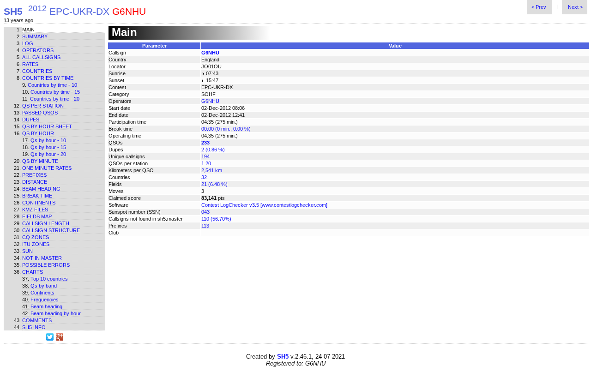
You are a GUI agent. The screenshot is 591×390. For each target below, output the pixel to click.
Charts (32, 272)
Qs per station (43, 105)
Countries (37, 71)
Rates (30, 64)
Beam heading (41, 189)
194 (205, 156)
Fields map (37, 216)
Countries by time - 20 (54, 99)
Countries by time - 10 (52, 85)
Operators (38, 50)
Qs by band (43, 285)
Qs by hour (38, 133)
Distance (34, 182)
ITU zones (35, 244)
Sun (27, 251)
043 (205, 212)
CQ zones (35, 237)
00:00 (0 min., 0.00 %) (226, 129)
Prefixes (34, 175)
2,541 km (211, 170)
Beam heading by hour (55, 313)
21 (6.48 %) (214, 184)
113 (205, 225)
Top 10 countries (49, 279)
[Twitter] (50, 337)
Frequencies (44, 299)
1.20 (206, 163)
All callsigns (41, 57)
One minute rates (47, 168)
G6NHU (210, 52)
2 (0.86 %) (213, 149)
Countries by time (47, 78)
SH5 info (34, 327)
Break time (37, 195)
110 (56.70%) (216, 219)
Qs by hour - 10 (48, 140)
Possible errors (46, 265)
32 (204, 177)
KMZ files (35, 209)
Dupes (30, 119)
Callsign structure (51, 230)
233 (205, 142)
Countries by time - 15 (55, 92)
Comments (37, 320)
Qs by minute (40, 161)
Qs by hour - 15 (48, 147)
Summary (35, 36)
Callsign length (45, 223)
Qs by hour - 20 (48, 154)
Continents (38, 202)
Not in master (42, 258)
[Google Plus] (60, 337)
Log (27, 43)
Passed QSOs (40, 112)
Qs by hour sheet (47, 126)
